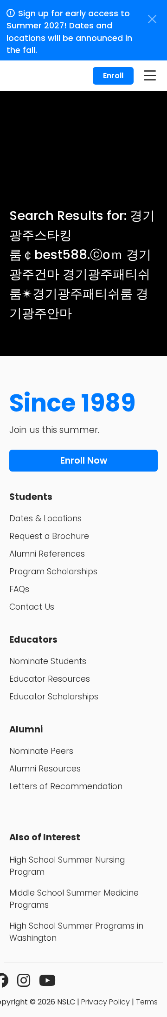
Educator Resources (49, 679)
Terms (147, 1002)
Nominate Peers (41, 751)
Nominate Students (47, 661)
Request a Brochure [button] (49, 536)
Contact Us (31, 606)
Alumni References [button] (47, 553)
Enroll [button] (113, 75)
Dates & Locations (45, 518)
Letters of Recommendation (65, 786)
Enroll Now (83, 460)
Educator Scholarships (53, 696)
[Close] (152, 19)
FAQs (19, 589)
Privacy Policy (105, 1002)
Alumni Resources (45, 768)
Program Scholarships (53, 571)
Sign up (33, 13)
